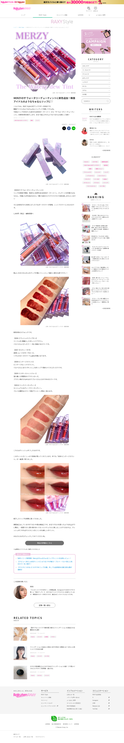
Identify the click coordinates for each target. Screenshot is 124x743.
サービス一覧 (17, 736)
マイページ (44, 700)
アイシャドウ (87, 172)
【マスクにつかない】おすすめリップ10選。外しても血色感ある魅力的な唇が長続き (45, 568)
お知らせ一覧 (70, 694)
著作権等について (67, 724)
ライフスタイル (91, 186)
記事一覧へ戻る (44, 605)
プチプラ (87, 179)
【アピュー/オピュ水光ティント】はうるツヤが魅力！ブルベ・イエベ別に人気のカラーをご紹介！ (45, 562)
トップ (23, 15)
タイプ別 (47, 656)
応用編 (46, 636)
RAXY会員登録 (97, 694)
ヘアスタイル (90, 175)
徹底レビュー (99, 169)
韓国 (32, 120)
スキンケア (85, 66)
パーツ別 (96, 179)
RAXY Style (42, 15)
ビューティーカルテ (46, 703)
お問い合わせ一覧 (28, 736)
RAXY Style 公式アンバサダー (21, 120)
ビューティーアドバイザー (48, 706)
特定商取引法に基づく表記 (74, 709)
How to (32, 636)
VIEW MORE (106, 150)
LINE (94, 703)
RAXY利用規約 (71, 706)
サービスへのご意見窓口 (74, 703)
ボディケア (85, 78)
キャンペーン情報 (62, 15)
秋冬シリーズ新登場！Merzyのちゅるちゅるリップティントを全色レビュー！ (44, 558)
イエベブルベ (101, 175)
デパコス (96, 182)
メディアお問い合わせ (73, 697)
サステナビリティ (40, 736)
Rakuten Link (96, 706)
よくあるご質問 (100, 15)
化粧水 (105, 179)
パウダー (53, 636)
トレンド (97, 172)
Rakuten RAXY (22, 8)
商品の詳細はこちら (44, 543)
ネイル (84, 86)
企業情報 (47, 724)
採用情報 (76, 724)
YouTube (95, 709)
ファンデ (39, 636)
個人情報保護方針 (56, 724)
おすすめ (39, 675)
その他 (84, 94)
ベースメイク (22, 117)
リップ (37, 120)
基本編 (106, 165)
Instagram (95, 700)
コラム (84, 90)
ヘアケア (85, 82)
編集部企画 (105, 162)
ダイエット (87, 182)
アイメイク (85, 74)
